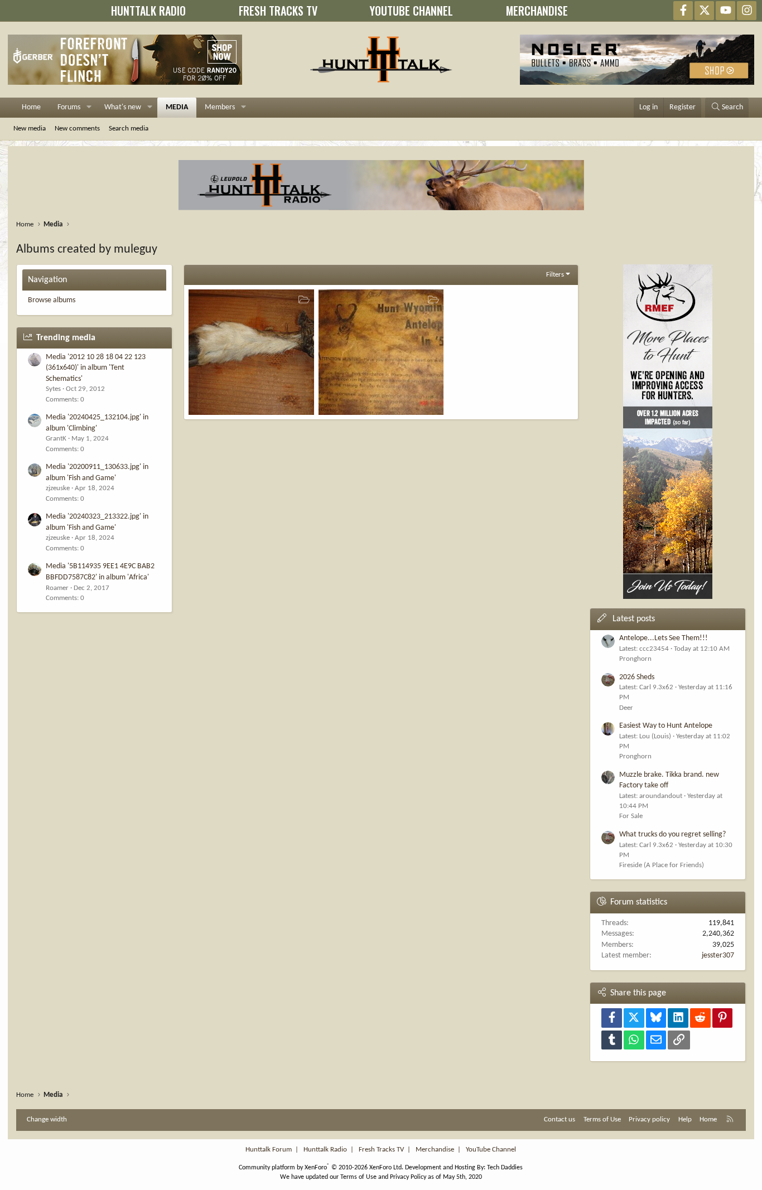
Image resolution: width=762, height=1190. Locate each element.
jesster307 (718, 955)
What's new (122, 107)
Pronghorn (635, 658)
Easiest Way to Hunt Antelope (665, 726)
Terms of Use (602, 1119)
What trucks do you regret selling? (672, 834)
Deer (626, 708)
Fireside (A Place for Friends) (661, 865)
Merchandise (435, 1149)
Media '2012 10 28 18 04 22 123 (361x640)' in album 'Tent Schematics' (96, 368)
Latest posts (634, 619)
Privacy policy (649, 1119)
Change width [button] (47, 1119)
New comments (77, 128)
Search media (128, 128)
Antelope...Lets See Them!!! (663, 638)
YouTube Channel (491, 1149)
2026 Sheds (636, 677)
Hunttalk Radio (325, 1149)
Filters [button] (555, 274)
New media (29, 128)
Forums (68, 107)
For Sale (631, 816)
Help (685, 1119)
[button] (89, 108)
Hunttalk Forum (268, 1149)
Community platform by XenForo (321, 1167)
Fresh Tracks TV (381, 1149)
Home (31, 107)
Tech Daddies (505, 1167)
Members (220, 107)
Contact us (559, 1119)
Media (177, 107)
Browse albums (51, 300)
